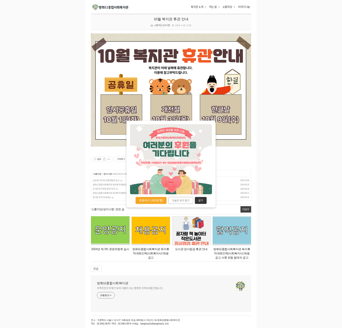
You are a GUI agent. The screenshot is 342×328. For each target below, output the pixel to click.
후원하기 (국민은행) (151, 200)
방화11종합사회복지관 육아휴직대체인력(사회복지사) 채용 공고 (120, 184)
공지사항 (107, 174)
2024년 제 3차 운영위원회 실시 (106, 180)
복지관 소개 (197, 7)
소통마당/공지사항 (162, 25)
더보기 (245, 209)
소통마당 (227, 7)
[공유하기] (104, 159)
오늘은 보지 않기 (180, 200)
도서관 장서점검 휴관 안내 (104, 188)
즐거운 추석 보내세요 (102, 197)
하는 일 (213, 7)
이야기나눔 (244, 7)
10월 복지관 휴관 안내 (171, 19)
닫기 (200, 200)
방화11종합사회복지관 (112, 283)
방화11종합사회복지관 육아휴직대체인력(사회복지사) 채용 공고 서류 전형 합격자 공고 (231, 253)
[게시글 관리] (109, 159)
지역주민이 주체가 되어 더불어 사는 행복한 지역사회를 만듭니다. (130, 288)
